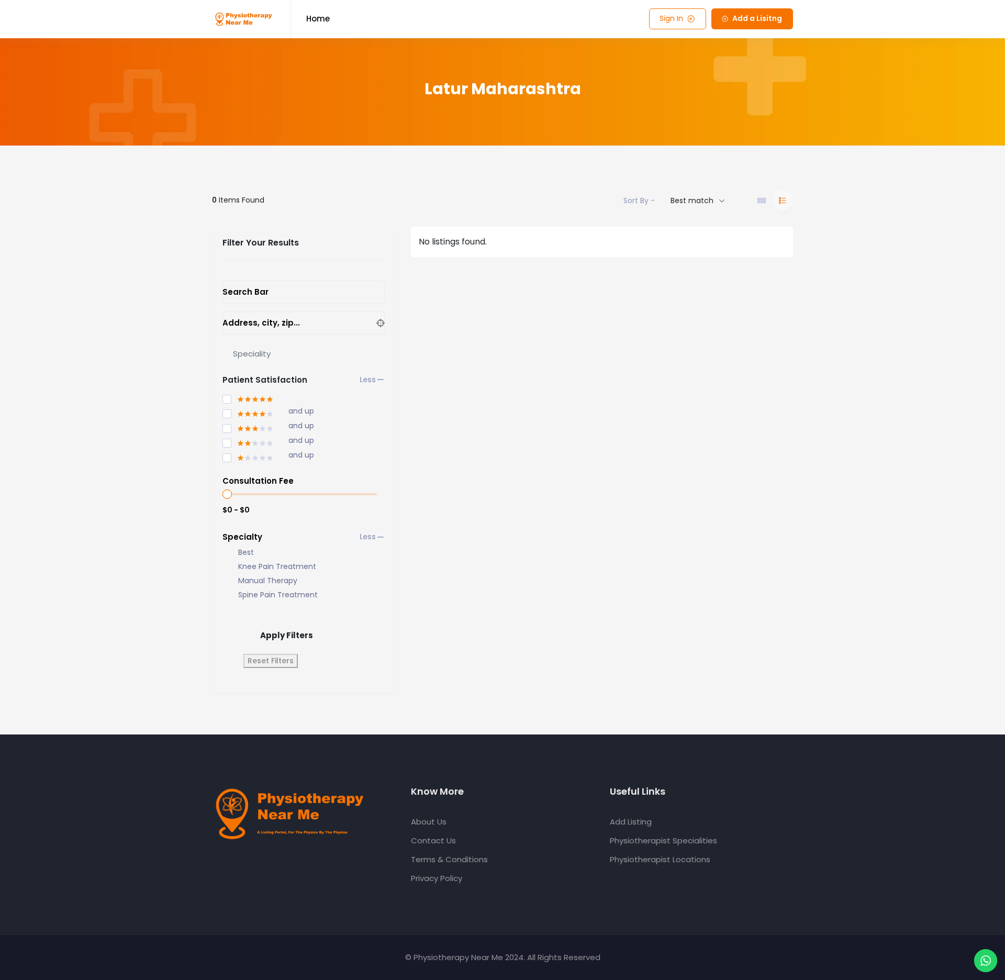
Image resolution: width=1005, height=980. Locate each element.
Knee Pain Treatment (277, 567)
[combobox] (303, 353)
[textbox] (251, 354)
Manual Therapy (267, 581)
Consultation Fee (258, 480)
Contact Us (433, 840)
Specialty (242, 536)
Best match (692, 200)
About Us (428, 821)
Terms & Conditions (449, 859)
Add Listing (631, 821)
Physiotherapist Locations (660, 859)
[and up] (248, 412)
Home (318, 18)
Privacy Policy (436, 878)
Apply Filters (286, 635)
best (246, 553)
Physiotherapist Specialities (663, 840)
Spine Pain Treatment (278, 595)
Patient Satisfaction (264, 379)
